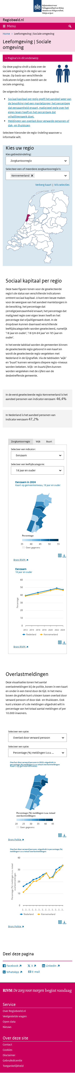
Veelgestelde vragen (15, 1016)
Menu (11, 26)
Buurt (49, 441)
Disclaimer (9, 1055)
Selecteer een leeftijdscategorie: (27, 464)
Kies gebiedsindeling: (18, 154)
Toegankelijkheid (13, 1066)
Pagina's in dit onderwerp (23, 58)
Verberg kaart (43, 184)
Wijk (38, 441)
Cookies (7, 1050)
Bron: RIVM (20, 559)
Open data (9, 1021)
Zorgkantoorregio (20, 441)
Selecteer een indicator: (23, 449)
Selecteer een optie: (18, 731)
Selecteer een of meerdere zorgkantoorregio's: (33, 169)
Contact (7, 1044)
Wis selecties (61, 184)
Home (6, 33)
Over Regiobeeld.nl (14, 1011)
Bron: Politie (16, 839)
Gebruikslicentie (12, 1060)
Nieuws (7, 1027)
